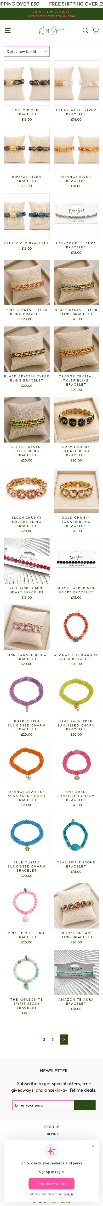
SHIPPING (51, 1134)
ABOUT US (51, 1127)
